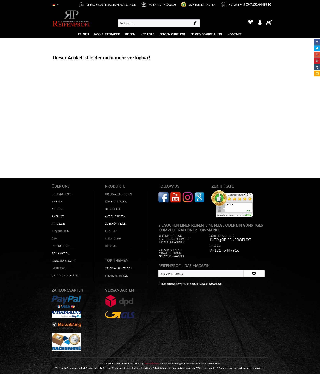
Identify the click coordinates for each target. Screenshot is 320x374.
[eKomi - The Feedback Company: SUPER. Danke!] (237, 203)
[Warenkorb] (270, 22)
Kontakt (58, 208)
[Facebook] (317, 42)
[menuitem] (84, 34)
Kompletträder (116, 201)
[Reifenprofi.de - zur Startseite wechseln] (71, 18)
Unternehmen (62, 194)
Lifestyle (111, 245)
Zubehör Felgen (116, 223)
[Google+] (317, 55)
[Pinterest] (317, 61)
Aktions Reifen (115, 216)
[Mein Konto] (260, 22)
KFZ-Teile (111, 231)
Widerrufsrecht (63, 260)
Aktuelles (58, 223)
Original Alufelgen (118, 194)
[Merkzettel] (250, 22)
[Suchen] (195, 23)
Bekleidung (113, 238)
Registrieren (60, 231)
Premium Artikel (116, 275)
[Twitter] (317, 48)
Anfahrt (58, 216)
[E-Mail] (317, 73)
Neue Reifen (113, 208)
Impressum (59, 268)
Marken (57, 201)
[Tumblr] (317, 67)
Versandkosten (152, 363)
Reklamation (61, 253)
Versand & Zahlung (65, 275)
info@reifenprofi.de (230, 239)
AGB (54, 238)
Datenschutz (61, 245)
